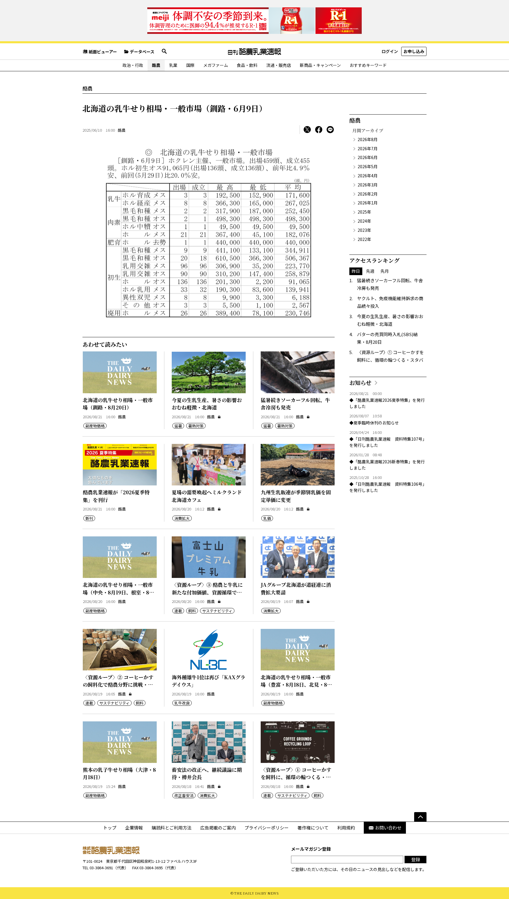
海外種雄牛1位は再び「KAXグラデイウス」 (208, 680)
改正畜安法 (184, 795)
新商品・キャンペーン (320, 65)
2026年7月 (368, 148)
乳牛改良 (182, 703)
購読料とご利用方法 (171, 827)
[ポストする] (307, 129)
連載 (178, 611)
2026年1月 (368, 203)
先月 (385, 271)
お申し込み (414, 51)
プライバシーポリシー (266, 827)
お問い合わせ (388, 827)
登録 (415, 859)
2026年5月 (368, 166)
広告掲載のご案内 (218, 827)
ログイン (389, 51)
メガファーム (215, 65)
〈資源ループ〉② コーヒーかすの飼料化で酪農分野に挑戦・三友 (118, 684)
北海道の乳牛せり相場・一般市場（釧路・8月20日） (118, 403)
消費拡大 (182, 518)
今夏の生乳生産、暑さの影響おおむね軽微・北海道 (207, 403)
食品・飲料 (247, 65)
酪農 (156, 65)
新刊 (89, 518)
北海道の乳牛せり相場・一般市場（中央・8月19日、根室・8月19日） (118, 592)
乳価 (267, 518)
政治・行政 (133, 65)
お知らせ (360, 382)
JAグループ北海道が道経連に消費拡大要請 (296, 588)
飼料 (192, 611)
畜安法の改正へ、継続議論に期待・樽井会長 (207, 773)
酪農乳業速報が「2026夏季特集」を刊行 (116, 495)
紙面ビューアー (103, 51)
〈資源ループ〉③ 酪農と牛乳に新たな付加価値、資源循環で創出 (207, 592)
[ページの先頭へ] (420, 817)
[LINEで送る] (330, 129)
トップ (109, 827)
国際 (190, 65)
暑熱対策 (196, 426)
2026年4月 (368, 176)
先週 (370, 271)
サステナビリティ (217, 611)
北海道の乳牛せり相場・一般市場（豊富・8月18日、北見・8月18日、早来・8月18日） (296, 684)
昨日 (356, 271)
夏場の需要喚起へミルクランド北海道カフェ (207, 495)
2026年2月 (368, 194)
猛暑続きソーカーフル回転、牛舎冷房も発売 (295, 403)
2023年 (364, 230)
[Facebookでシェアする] (318, 129)
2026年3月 (368, 185)
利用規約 (346, 827)
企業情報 (134, 827)
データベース (142, 51)
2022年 (364, 239)
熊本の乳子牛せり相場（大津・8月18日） (119, 773)
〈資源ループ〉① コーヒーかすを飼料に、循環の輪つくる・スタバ (296, 777)
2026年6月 (368, 157)
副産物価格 (95, 426)
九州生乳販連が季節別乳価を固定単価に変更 (296, 495)
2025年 (364, 212)
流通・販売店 (278, 65)
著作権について (313, 827)
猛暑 (178, 426)
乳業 (173, 65)
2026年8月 (368, 139)
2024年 (364, 221)
